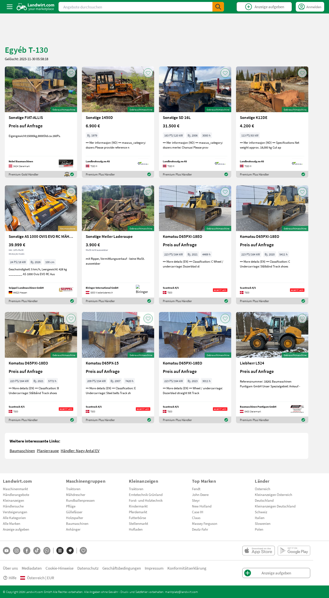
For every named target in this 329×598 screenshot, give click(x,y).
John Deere (200, 494)
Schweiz (261, 511)
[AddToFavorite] (71, 73)
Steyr (196, 500)
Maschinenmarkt (15, 488)
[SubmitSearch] (218, 7)
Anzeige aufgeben (16, 529)
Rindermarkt (138, 506)
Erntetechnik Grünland (146, 494)
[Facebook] (26, 550)
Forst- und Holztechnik (146, 500)
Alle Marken (11, 523)
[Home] (35, 7)
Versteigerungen (15, 511)
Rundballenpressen (80, 500)
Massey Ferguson (204, 523)
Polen (259, 529)
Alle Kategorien (14, 517)
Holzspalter (74, 517)
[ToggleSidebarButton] (9, 7)
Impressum (154, 568)
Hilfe (12, 577)
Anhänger (73, 529)
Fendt (196, 488)
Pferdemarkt (138, 511)
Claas (196, 517)
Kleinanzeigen (13, 500)
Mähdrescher (75, 494)
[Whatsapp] (47, 550)
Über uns (10, 568)
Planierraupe (48, 450)
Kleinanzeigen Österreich (273, 494)
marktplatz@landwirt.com (181, 592)
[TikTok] (36, 550)
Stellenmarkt (138, 523)
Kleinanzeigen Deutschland (275, 506)
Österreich (262, 488)
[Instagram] (16, 550)
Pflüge (70, 506)
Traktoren (73, 488)
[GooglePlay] (294, 550)
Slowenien (262, 523)
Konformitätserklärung (186, 568)
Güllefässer (74, 511)
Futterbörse (137, 517)
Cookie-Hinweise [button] (59, 568)
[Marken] (70, 550)
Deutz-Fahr (200, 529)
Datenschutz (88, 568)
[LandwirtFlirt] (83, 550)
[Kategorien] (60, 550)
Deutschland (264, 500)
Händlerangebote (16, 494)
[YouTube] (6, 550)
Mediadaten (32, 568)
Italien (259, 517)
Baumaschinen (22, 450)
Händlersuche (13, 506)
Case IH (197, 511)
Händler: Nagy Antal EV (80, 450)
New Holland (201, 506)
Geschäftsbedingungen (121, 568)
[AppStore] (258, 550)
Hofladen (136, 529)
